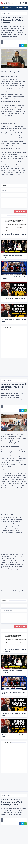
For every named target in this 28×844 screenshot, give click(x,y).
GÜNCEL (10, 13)
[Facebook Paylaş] (20, 45)
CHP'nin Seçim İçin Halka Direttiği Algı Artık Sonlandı (14, 8)
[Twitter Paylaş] (22, 45)
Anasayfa (4, 13)
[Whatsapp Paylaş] (25, 45)
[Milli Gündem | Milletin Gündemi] (8, 3)
